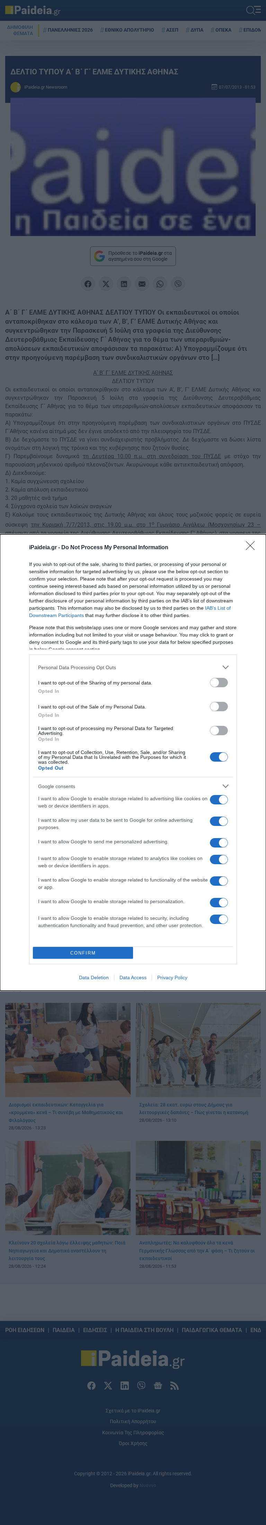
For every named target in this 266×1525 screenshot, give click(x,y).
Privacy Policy (172, 977)
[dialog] (133, 762)
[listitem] (133, 667)
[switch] (219, 682)
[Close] (252, 547)
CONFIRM (83, 953)
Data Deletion (94, 977)
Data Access (133, 977)
